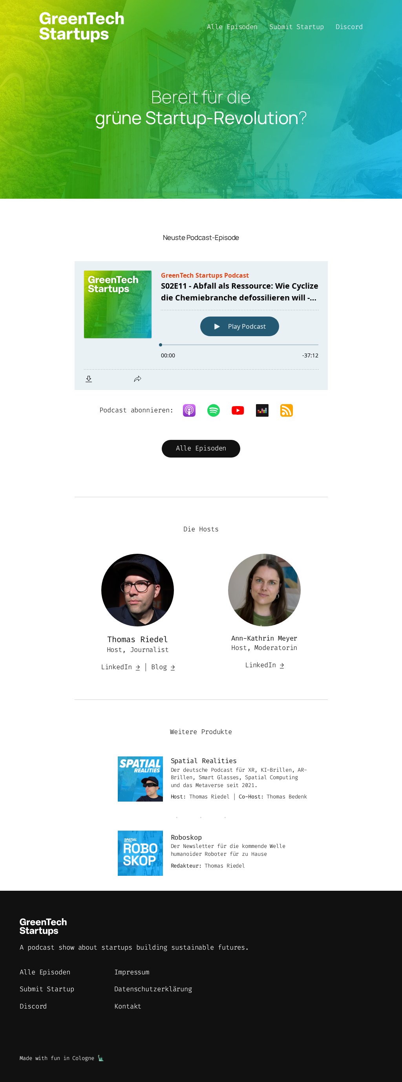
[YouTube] (242, 410)
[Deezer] (266, 410)
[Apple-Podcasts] (193, 410)
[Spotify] (217, 410)
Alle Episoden (201, 448)
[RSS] (290, 410)
